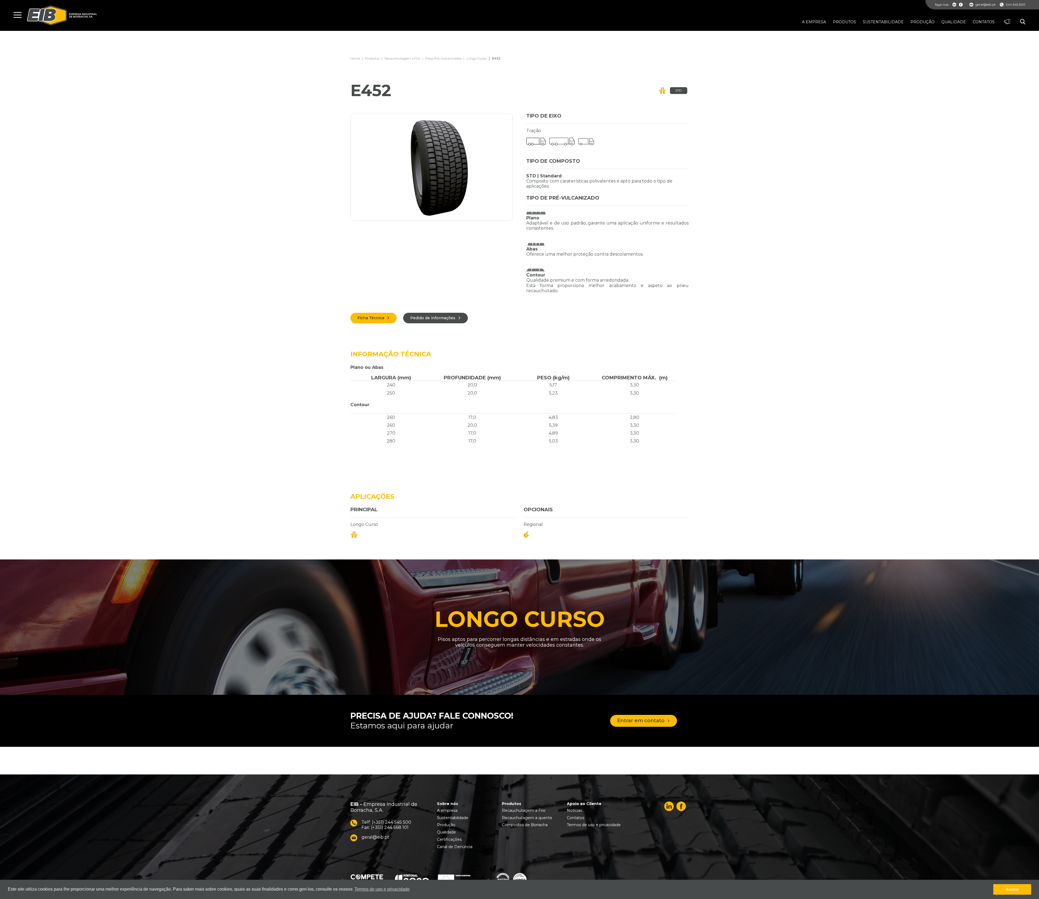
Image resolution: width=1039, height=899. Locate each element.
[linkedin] (954, 4)
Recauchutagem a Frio (402, 58)
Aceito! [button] (1012, 889)
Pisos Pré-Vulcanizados (443, 58)
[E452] (431, 167)
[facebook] (961, 4)
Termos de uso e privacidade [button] (382, 889)
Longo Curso (476, 58)
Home (355, 58)
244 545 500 (1015, 4)
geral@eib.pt (985, 4)
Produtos (372, 58)
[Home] (62, 15)
